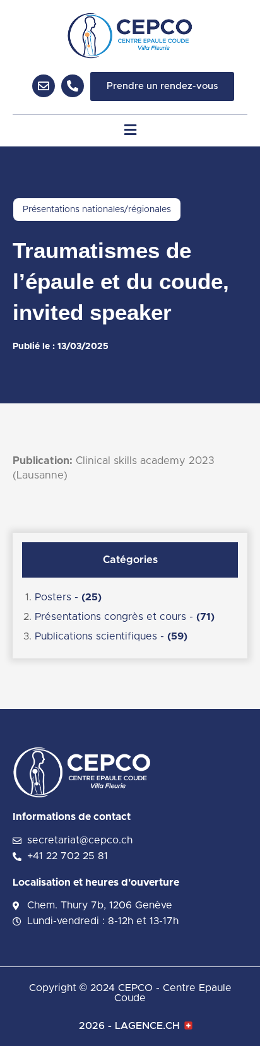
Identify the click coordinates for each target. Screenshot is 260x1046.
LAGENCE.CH (147, 1026)
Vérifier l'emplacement (108, 433)
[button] (130, 130)
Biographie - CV (76, 646)
